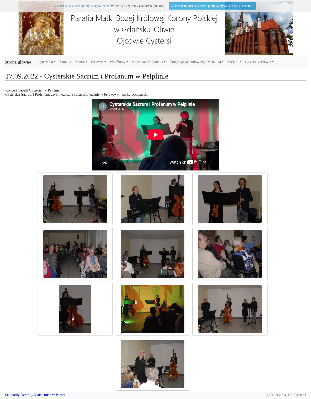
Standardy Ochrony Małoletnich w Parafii (35, 395)
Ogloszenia (45, 62)
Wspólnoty (117, 62)
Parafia (80, 62)
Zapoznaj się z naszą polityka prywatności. (82, 6)
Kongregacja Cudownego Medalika (195, 62)
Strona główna (18, 61)
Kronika (65, 62)
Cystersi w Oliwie (258, 62)
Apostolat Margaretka (147, 62)
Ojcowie (97, 62)
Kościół (232, 62)
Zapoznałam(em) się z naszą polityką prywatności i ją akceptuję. (212, 6)
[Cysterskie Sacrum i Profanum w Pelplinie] (75, 199)
